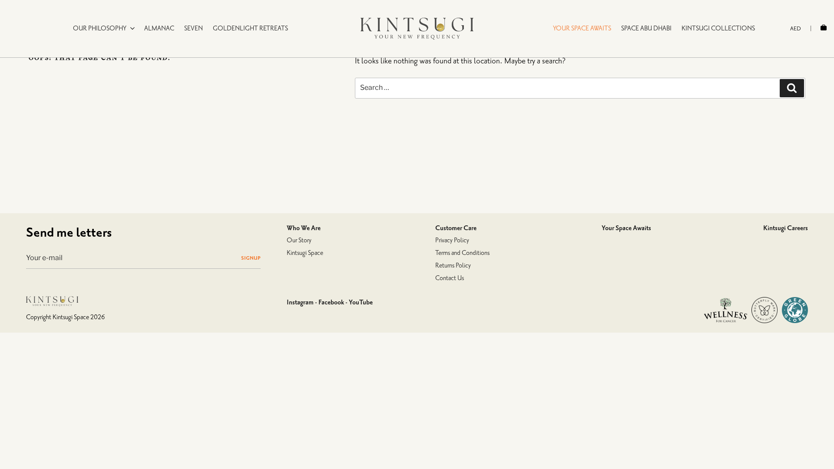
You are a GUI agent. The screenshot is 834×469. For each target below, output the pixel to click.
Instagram (300, 302)
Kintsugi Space (305, 253)
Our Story (299, 240)
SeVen (193, 28)
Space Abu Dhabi (646, 28)
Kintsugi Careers (785, 228)
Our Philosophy (99, 28)
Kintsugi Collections (718, 28)
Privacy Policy (452, 240)
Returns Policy (453, 265)
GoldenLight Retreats (250, 28)
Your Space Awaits (626, 228)
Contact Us (449, 278)
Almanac (159, 28)
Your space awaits (582, 28)
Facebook (331, 302)
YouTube (361, 302)
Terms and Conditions (462, 253)
